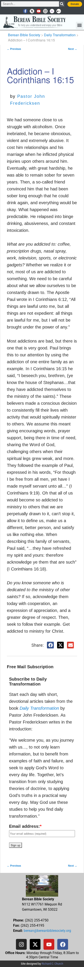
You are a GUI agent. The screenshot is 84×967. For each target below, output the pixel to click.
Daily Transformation (60, 34)
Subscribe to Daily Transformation (28, 681)
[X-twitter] (32, 11)
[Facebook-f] (25, 11)
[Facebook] (62, 944)
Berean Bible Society (24, 34)
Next (72, 49)
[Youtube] (38, 11)
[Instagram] (45, 11)
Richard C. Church (52, 963)
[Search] (61, 4)
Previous (14, 49)
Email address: (25, 826)
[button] (79, 25)
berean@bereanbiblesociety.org (47, 931)
